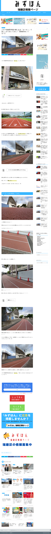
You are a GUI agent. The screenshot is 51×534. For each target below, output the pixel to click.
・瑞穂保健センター (39, 239)
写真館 (39, 12)
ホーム (3, 12)
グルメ (14, 12)
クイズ (35, 12)
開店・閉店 (8, 12)
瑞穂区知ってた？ (9, 452)
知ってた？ (29, 12)
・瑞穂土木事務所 (39, 244)
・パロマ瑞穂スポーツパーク (41, 242)
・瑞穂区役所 (38, 236)
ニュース (24, 12)
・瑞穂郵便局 (38, 245)
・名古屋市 (38, 237)
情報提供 (3, 14)
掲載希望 (44, 12)
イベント (18, 12)
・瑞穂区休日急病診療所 (40, 238)
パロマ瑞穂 (3, 452)
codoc (31, 393)
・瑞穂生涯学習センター (40, 243)
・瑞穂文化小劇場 (39, 241)
